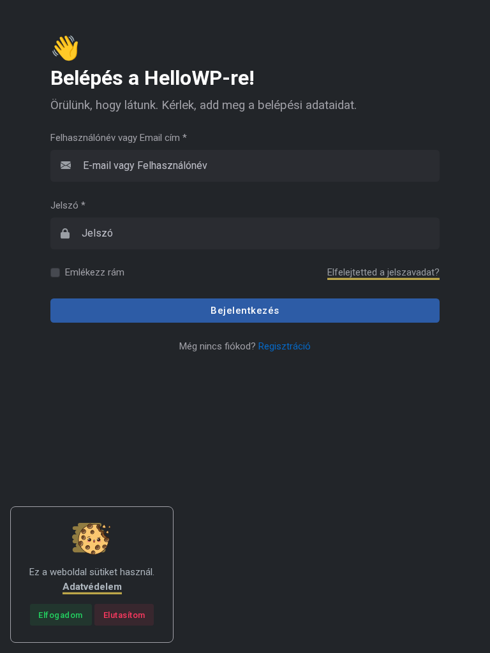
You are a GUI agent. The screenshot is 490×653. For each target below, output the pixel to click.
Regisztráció (284, 346)
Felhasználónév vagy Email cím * (118, 137)
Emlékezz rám (94, 272)
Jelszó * (67, 205)
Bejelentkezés (245, 310)
